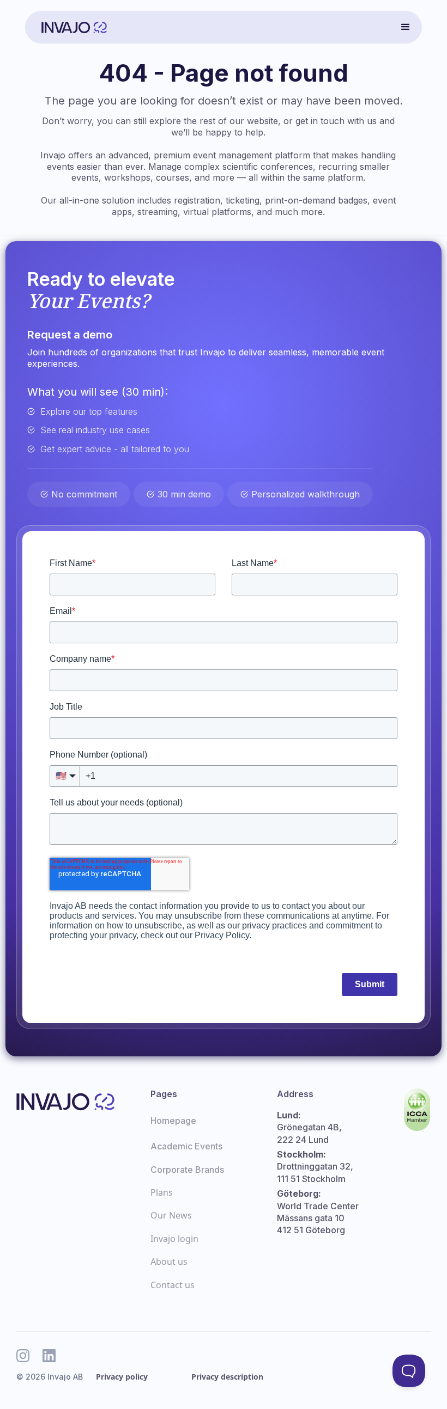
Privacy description (227, 1376)
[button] (405, 27)
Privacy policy (122, 1376)
